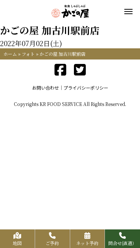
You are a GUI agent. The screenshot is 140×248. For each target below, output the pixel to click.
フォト (28, 54)
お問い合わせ (45, 87)
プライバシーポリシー (85, 87)
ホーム (10, 54)
